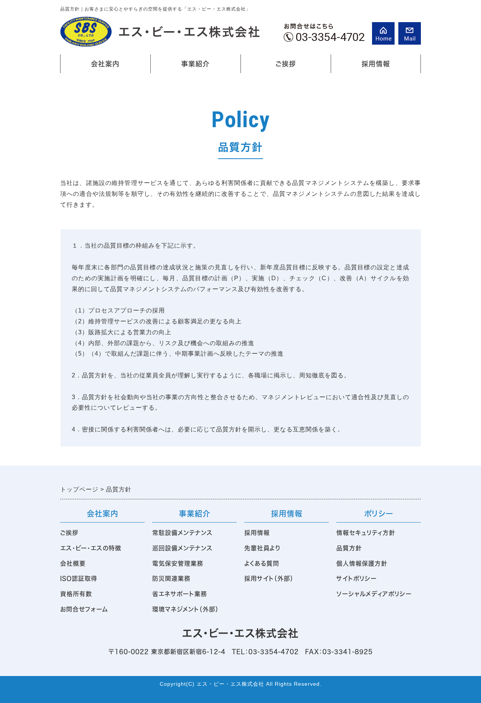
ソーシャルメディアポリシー (374, 594)
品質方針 (349, 548)
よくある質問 (261, 563)
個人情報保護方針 (361, 563)
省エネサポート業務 (179, 594)
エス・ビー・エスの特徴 (90, 548)
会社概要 (73, 563)
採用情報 (362, 66)
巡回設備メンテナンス (182, 548)
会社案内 (91, 66)
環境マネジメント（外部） (185, 609)
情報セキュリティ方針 (365, 533)
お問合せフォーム (84, 609)
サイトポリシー (356, 578)
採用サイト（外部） (268, 578)
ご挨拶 (285, 63)
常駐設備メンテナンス (182, 533)
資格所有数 (76, 594)
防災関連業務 (171, 578)
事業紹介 (183, 66)
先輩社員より (262, 548)
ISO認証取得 (78, 578)
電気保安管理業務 (177, 563)
